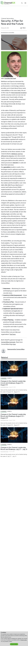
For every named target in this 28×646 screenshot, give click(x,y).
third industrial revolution (19, 92)
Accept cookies (14, 644)
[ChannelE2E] (8, 3)
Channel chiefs (6, 378)
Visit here (13, 334)
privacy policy (24, 640)
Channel (3, 18)
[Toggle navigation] (25, 3)
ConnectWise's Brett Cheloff (10, 78)
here (14, 344)
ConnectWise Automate (8, 342)
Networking (10, 18)
